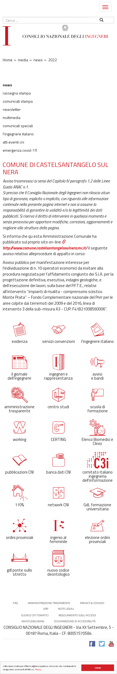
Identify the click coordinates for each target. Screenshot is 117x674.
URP (45, 609)
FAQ (15, 603)
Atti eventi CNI (13, 142)
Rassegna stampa (17, 93)
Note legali (66, 609)
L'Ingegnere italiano (18, 134)
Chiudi (98, 667)
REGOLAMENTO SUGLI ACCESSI (77, 615)
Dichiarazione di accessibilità (75, 621)
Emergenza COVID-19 (20, 150)
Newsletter (12, 109)
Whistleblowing (32, 621)
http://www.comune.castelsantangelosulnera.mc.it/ (45, 248)
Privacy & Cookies (92, 603)
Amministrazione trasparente (49, 603)
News (7, 85)
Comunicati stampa (18, 101)
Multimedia (11, 117)
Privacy (38, 669)
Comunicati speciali (18, 126)
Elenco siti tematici (35, 615)
